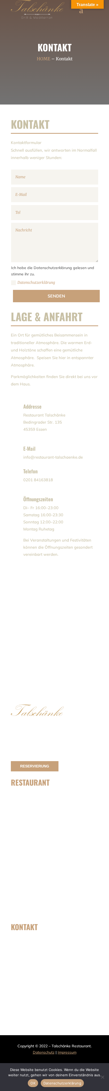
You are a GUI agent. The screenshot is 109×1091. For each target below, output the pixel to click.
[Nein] (102, 1077)
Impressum (67, 1052)
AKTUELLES (32, 877)
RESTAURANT (34, 894)
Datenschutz (43, 1052)
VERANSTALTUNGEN (39, 849)
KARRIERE (32, 911)
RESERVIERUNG (34, 766)
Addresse (32, 406)
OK (32, 1083)
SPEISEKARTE (34, 798)
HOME (43, 58)
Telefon (30, 471)
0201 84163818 (36, 958)
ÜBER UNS (31, 832)
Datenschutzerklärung (36, 282)
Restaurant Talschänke (45, 992)
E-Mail (29, 448)
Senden (56, 296)
